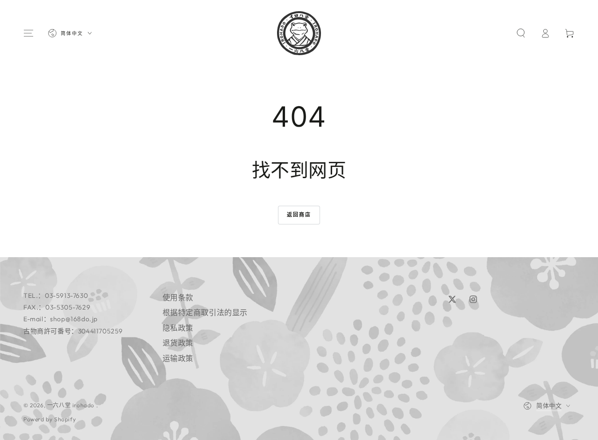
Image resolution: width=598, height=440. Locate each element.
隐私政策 (178, 327)
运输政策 (178, 358)
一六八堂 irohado (71, 405)
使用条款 (178, 297)
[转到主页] (299, 33)
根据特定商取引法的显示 (205, 312)
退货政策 (178, 342)
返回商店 (299, 214)
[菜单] (28, 33)
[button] (521, 33)
